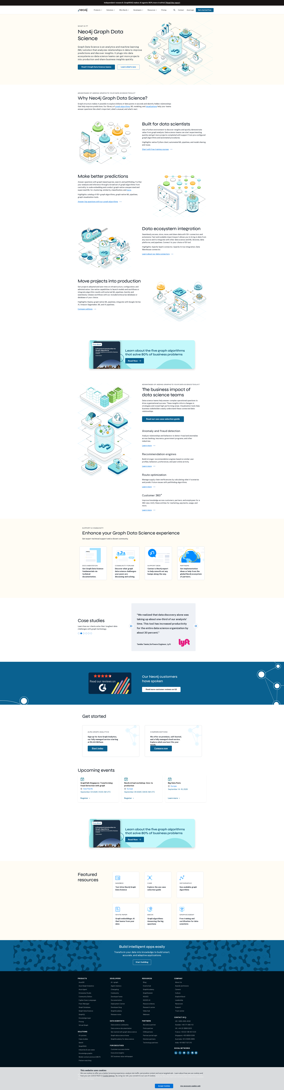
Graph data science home (120, 1035)
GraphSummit (148, 993)
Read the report (173, 3)
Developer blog (116, 1007)
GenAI (81, 1043)
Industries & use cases (87, 1050)
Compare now (161, 748)
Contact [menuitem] (181, 10)
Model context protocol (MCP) (90, 1057)
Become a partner (149, 1025)
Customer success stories (120, 1049)
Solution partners (149, 1039)
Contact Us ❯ (180, 1017)
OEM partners (148, 1032)
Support (178, 1007)
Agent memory (116, 986)
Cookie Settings (109, 1076)
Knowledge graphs (85, 1053)
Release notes (116, 1014)
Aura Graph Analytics (86, 986)
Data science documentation (121, 1028)
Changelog (115, 989)
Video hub (146, 1011)
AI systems (82, 1035)
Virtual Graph (83, 1025)
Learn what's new (128, 67)
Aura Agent (83, 989)
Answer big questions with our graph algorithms (98, 202)
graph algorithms (122, 106)
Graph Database (84, 1007)
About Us (178, 982)
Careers (178, 989)
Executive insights (117, 1053)
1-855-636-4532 (184, 1021)
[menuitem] (98, 10)
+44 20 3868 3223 (185, 1028)
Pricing (81, 1022)
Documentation (116, 1000)
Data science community (119, 1025)
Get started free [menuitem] (204, 10)
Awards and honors (182, 986)
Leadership (179, 1000)
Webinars (146, 1014)
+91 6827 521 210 (185, 1043)
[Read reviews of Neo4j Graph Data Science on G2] (109, 683)
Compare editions (85, 309)
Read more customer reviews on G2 (161, 689)
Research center (149, 1007)
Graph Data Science (86, 1011)
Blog (144, 982)
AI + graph (114, 982)
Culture (177, 993)
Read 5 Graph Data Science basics (96, 67)
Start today (97, 748)
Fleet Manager (84, 1004)
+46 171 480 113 (187, 1025)
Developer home (116, 997)
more (129, 190)
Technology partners (150, 1043)
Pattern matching (85, 1060)
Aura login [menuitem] (190, 10)
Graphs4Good (180, 997)
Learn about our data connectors (156, 254)
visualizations (151, 106)
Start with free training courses (155, 149)
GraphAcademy (116, 1011)
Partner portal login (150, 1035)
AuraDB (81, 982)
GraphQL (82, 1014)
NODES (145, 997)
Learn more (148, 446)
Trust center (179, 1011)
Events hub (147, 986)
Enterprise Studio (85, 993)
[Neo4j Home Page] (83, 10)
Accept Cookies (164, 1086)
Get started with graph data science (124, 1032)
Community (115, 993)
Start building (142, 962)
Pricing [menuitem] (163, 10)
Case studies (83, 1039)
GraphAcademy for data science (122, 1039)
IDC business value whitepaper (122, 1056)
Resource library (149, 1004)
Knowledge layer (85, 1018)
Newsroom (179, 1004)
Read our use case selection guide (163, 419)
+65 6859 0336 (189, 1035)
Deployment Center (118, 1004)
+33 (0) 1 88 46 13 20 (188, 1032)
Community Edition (85, 997)
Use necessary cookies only (190, 1086)
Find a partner (148, 1028)
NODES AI (146, 1000)
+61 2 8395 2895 (188, 1039)
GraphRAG (82, 1046)
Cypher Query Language (87, 1000)
